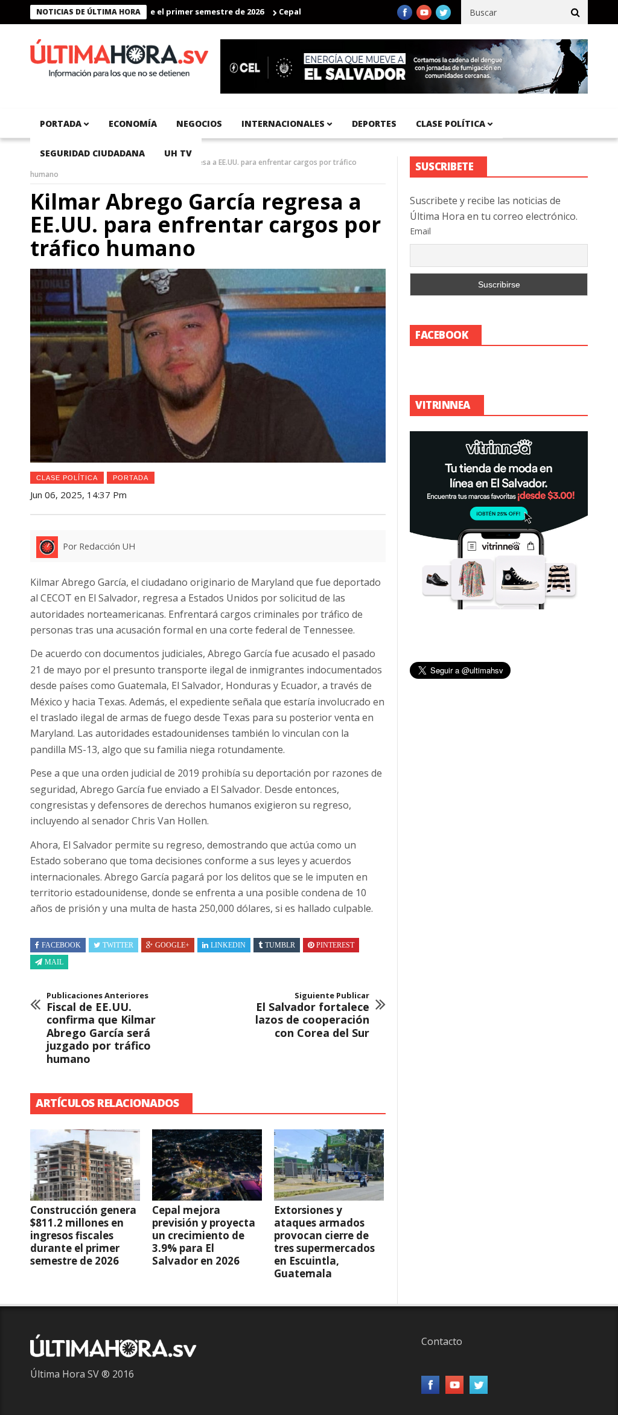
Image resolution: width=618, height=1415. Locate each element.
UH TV (178, 153)
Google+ (172, 945)
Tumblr (280, 945)
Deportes (374, 123)
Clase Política (67, 477)
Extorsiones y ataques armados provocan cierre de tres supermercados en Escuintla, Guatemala (324, 1241)
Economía (133, 123)
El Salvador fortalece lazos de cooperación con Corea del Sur (312, 1015)
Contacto (441, 1341)
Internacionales (283, 123)
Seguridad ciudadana (92, 153)
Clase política (450, 123)
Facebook (61, 945)
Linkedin (228, 945)
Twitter (118, 945)
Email (420, 231)
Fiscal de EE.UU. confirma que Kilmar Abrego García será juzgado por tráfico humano (101, 1028)
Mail (54, 962)
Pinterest (335, 945)
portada (60, 123)
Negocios (199, 123)
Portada (130, 477)
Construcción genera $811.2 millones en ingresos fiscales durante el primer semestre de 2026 (83, 1235)
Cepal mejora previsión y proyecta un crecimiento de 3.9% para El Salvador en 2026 (203, 1235)
